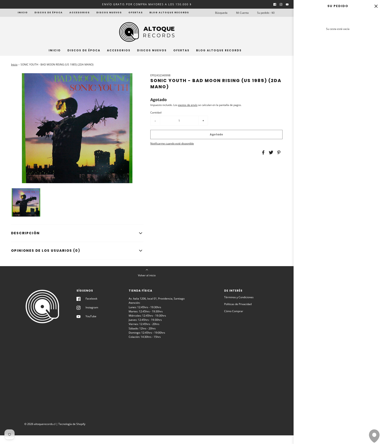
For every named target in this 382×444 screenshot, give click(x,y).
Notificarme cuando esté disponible (172, 143)
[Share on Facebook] (262, 152)
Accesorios (79, 12)
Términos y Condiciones (239, 297)
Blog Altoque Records (169, 12)
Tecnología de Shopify (71, 424)
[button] (26, 202)
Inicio (23, 12)
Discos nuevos (109, 12)
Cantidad (155, 112)
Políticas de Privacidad (238, 304)
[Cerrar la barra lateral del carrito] (376, 6)
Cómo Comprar (233, 311)
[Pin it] (278, 152)
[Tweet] (270, 152)
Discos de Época (48, 12)
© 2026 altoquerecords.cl (39, 424)
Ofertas (135, 12)
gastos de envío (187, 105)
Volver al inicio (147, 275)
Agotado (216, 134)
